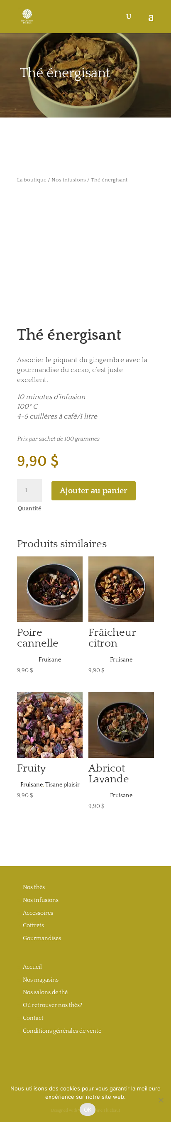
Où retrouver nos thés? (52, 1005)
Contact (33, 1018)
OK (88, 1109)
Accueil (32, 967)
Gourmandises (42, 938)
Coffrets (33, 925)
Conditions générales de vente (62, 1031)
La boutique (31, 180)
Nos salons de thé (45, 992)
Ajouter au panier (93, 490)
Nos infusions (68, 180)
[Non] (160, 1100)
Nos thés (34, 887)
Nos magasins (41, 980)
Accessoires (38, 913)
